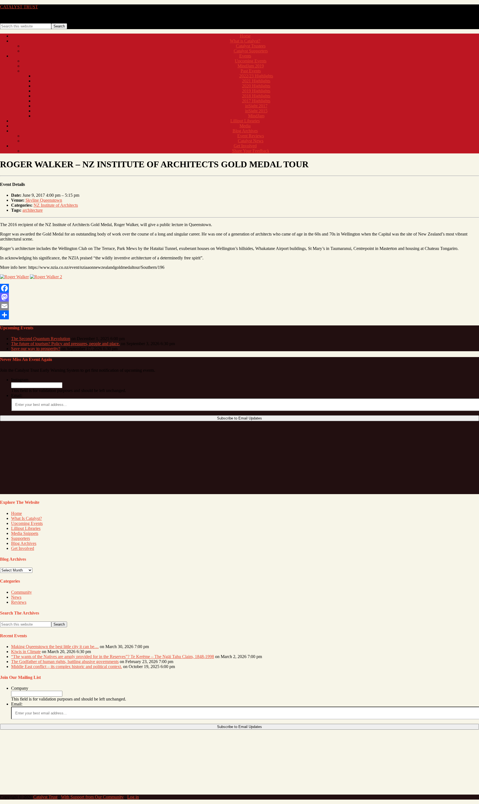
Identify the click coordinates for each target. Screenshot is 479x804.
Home (16, 513)
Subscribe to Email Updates (239, 418)
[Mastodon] (239, 297)
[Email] (239, 306)
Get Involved (22, 548)
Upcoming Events (27, 523)
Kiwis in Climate (26, 651)
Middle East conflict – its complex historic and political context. (66, 666)
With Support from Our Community (92, 797)
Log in (133, 797)
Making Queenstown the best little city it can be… (55, 646)
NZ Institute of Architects (56, 205)
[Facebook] (239, 288)
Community (21, 592)
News (16, 597)
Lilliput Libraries (25, 528)
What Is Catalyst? (26, 518)
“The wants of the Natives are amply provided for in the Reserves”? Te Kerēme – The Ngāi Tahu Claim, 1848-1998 (112, 656)
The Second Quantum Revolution (40, 338)
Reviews (18, 602)
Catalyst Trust (45, 797)
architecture (32, 210)
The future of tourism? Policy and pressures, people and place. (65, 343)
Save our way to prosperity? (35, 348)
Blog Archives (23, 543)
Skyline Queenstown (44, 200)
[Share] (239, 314)
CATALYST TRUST (19, 6)
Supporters (20, 538)
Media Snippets (24, 533)
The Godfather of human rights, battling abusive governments (65, 661)
